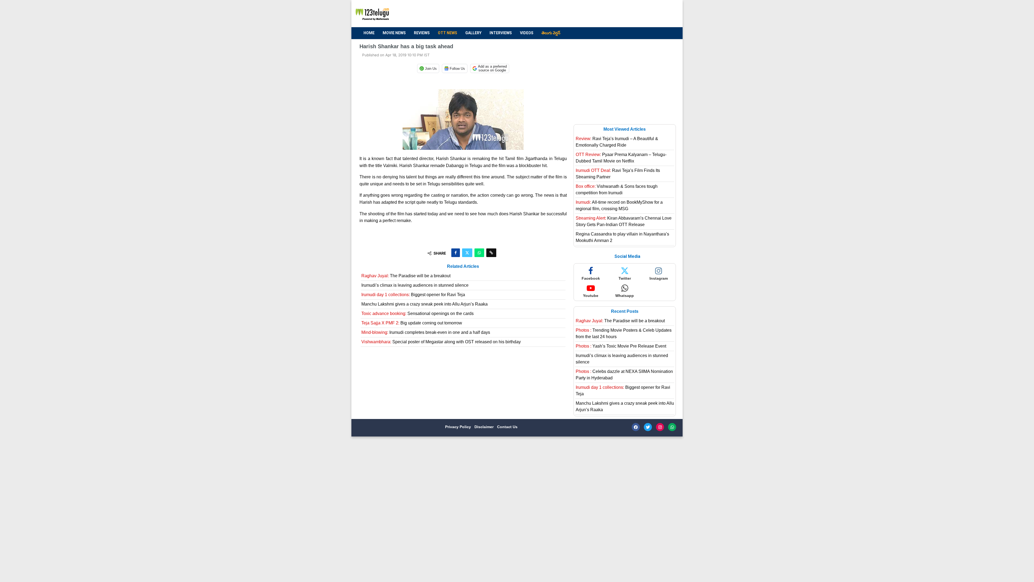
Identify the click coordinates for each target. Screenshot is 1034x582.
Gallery (473, 33)
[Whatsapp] (672, 427)
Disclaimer (484, 427)
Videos (526, 33)
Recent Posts (624, 311)
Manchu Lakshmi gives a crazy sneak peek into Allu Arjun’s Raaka (424, 304)
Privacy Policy (458, 427)
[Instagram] (660, 427)
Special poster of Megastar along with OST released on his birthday (441, 342)
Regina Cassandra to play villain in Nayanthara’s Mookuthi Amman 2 (622, 237)
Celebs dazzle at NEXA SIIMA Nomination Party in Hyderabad (624, 374)
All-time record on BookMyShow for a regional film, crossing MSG (619, 205)
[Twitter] (648, 427)
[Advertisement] (576, 14)
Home (369, 33)
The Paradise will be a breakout (405, 275)
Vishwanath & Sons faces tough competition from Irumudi (617, 189)
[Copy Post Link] (491, 252)
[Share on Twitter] (467, 252)
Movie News (394, 33)
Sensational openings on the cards (417, 313)
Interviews (501, 33)
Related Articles (463, 266)
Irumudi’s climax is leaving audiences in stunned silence (415, 285)
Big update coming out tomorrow (411, 323)
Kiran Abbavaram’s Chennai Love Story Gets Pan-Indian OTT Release (624, 221)
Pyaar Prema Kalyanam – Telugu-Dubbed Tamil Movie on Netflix (621, 157)
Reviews (422, 33)
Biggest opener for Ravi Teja (413, 294)
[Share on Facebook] (455, 252)
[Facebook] (636, 427)
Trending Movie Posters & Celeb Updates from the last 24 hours (624, 333)
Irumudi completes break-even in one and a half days (425, 332)
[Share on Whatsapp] (479, 252)
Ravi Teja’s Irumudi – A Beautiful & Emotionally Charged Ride (617, 141)
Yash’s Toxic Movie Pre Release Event (621, 346)
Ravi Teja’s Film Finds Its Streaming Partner (618, 173)
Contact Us (507, 427)
